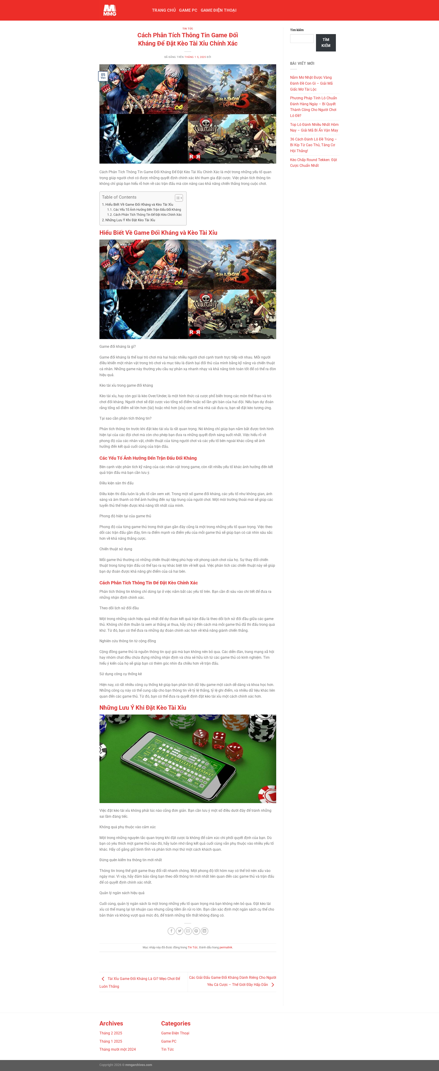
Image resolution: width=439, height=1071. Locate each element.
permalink (226, 947)
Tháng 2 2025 (110, 1033)
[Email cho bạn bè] (188, 931)
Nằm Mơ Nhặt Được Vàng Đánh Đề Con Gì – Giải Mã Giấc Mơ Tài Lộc (311, 83)
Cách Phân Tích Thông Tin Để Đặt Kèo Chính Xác (147, 214)
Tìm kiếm (297, 30)
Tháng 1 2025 (110, 1041)
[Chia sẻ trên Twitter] (179, 931)
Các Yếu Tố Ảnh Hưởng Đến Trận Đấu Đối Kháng (147, 209)
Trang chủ (164, 10)
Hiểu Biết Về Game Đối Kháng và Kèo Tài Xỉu (139, 204)
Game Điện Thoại (218, 10)
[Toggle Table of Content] (176, 198)
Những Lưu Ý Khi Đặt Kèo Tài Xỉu (130, 220)
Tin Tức (187, 28)
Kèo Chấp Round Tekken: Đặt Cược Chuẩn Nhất (313, 163)
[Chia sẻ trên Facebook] (171, 931)
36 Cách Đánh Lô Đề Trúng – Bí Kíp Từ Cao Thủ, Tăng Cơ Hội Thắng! (313, 145)
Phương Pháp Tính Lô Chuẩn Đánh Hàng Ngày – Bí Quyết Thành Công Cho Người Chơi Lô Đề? (313, 107)
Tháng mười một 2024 (117, 1049)
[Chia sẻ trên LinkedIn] (204, 931)
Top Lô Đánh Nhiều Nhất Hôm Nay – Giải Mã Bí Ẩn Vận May (314, 127)
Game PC (188, 10)
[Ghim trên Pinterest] (196, 931)
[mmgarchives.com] (122, 10)
